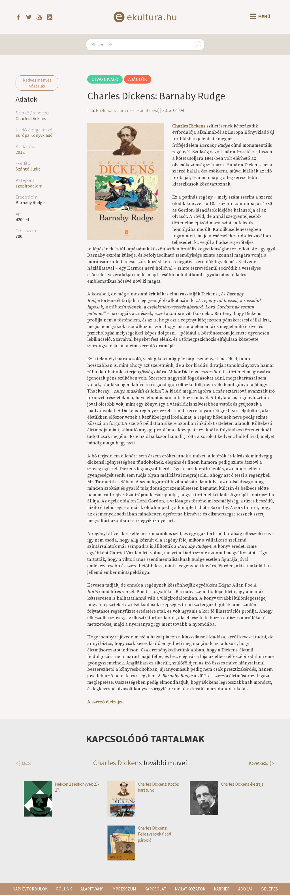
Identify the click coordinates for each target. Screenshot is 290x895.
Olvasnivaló (104, 79)
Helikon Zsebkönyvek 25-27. (77, 787)
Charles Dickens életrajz (242, 784)
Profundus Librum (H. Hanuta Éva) (127, 110)
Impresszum (123, 889)
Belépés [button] (269, 889)
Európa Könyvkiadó (34, 135)
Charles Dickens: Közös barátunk (158, 787)
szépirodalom (29, 186)
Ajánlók (137, 79)
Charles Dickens (31, 118)
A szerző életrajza (105, 702)
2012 (20, 152)
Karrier (222, 889)
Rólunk (64, 889)
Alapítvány (91, 889)
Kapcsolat (155, 889)
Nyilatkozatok (190, 889)
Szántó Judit (28, 169)
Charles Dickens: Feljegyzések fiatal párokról (154, 834)
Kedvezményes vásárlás (37, 83)
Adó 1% (245, 889)
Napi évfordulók (30, 889)
